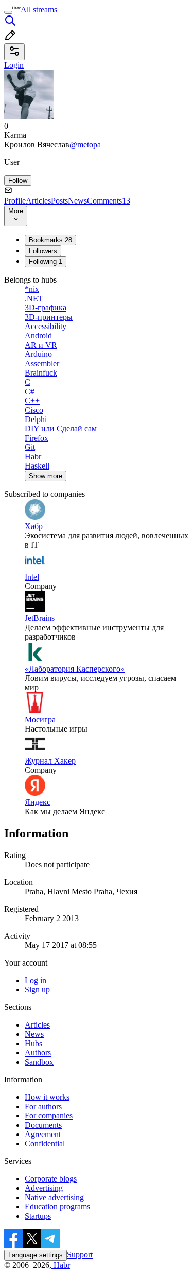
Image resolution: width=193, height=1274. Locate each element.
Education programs (57, 1206)
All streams (39, 9)
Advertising (44, 1188)
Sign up (37, 989)
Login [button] (14, 64)
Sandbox (39, 1062)
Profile (15, 200)
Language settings (35, 1255)
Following (45, 262)
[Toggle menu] (8, 12)
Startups (38, 1215)
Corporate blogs (51, 1178)
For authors (43, 1106)
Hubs (33, 1043)
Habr (60, 1265)
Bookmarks (50, 240)
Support (80, 1254)
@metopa (85, 144)
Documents (43, 1125)
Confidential (45, 1143)
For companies (49, 1115)
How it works (47, 1097)
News (77, 200)
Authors (38, 1052)
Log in (35, 980)
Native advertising (54, 1197)
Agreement (43, 1134)
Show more (45, 476)
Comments (108, 200)
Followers (43, 251)
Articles (38, 200)
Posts (59, 200)
